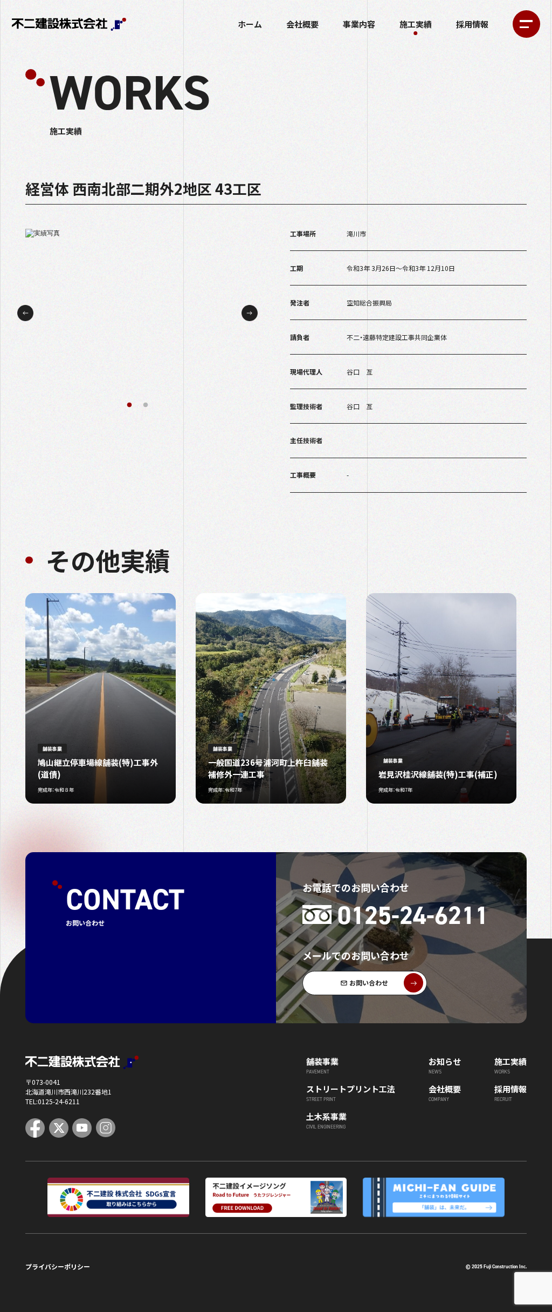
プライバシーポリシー (57, 1266)
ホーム (250, 24)
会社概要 (302, 24)
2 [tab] (145, 405)
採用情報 (472, 24)
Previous (25, 313)
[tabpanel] (137, 313)
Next (250, 313)
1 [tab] (129, 405)
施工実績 (415, 24)
